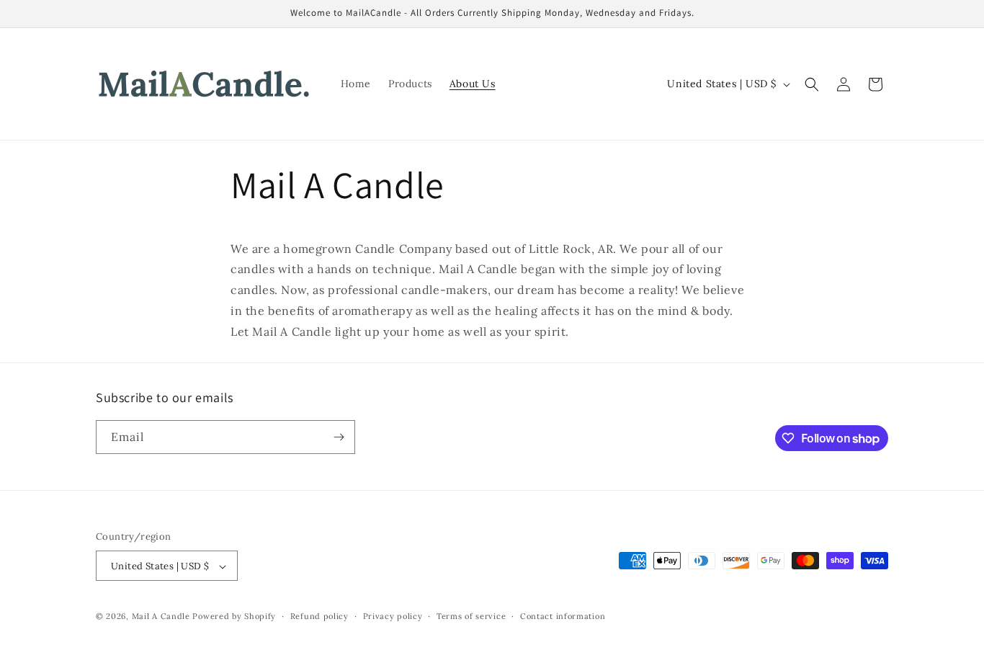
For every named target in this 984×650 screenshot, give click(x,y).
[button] (812, 84)
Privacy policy (393, 616)
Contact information (562, 616)
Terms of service (471, 616)
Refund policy (319, 616)
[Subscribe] (338, 437)
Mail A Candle (162, 617)
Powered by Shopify (234, 617)
